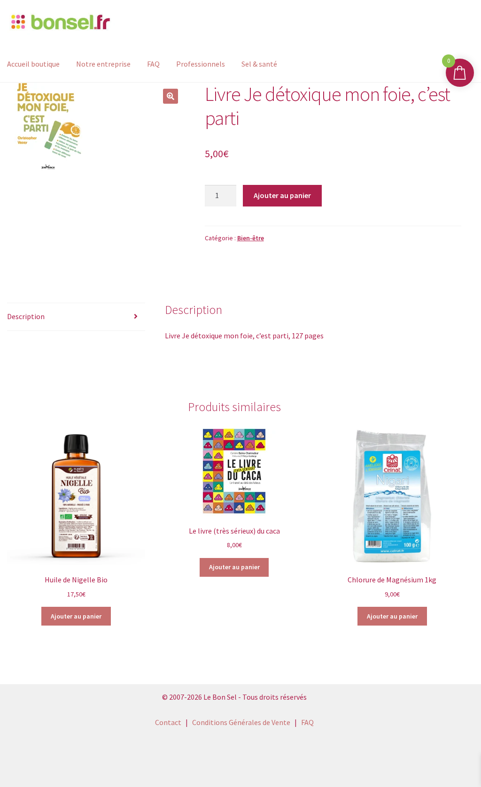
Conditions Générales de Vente (241, 722)
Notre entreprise (103, 64)
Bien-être (250, 238)
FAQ (153, 64)
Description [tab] (26, 316)
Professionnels (200, 64)
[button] (170, 96)
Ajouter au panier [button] (76, 616)
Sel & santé (259, 64)
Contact (168, 722)
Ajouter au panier (282, 195)
